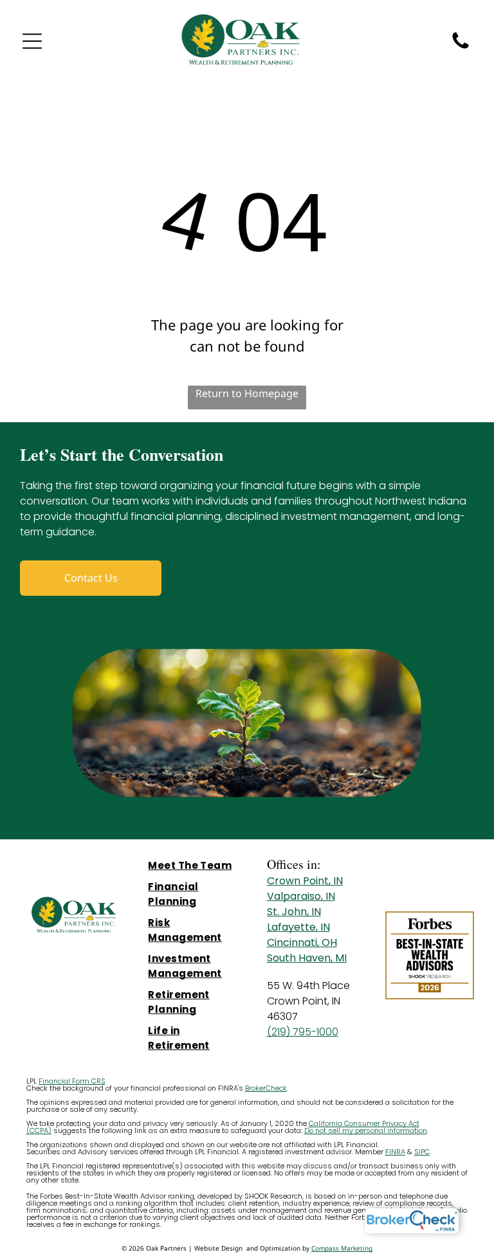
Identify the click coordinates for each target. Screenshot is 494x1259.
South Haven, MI (307, 958)
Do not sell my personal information (365, 1130)
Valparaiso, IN (301, 896)
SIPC (422, 1152)
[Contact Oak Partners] (460, 48)
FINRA (395, 1152)
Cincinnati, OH (302, 942)
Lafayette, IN (298, 927)
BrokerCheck (266, 1088)
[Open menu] (32, 41)
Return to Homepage (247, 393)
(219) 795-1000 (302, 1031)
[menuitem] (192, 865)
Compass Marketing (341, 1248)
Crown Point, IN (305, 880)
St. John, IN (294, 911)
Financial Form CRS (72, 1081)
